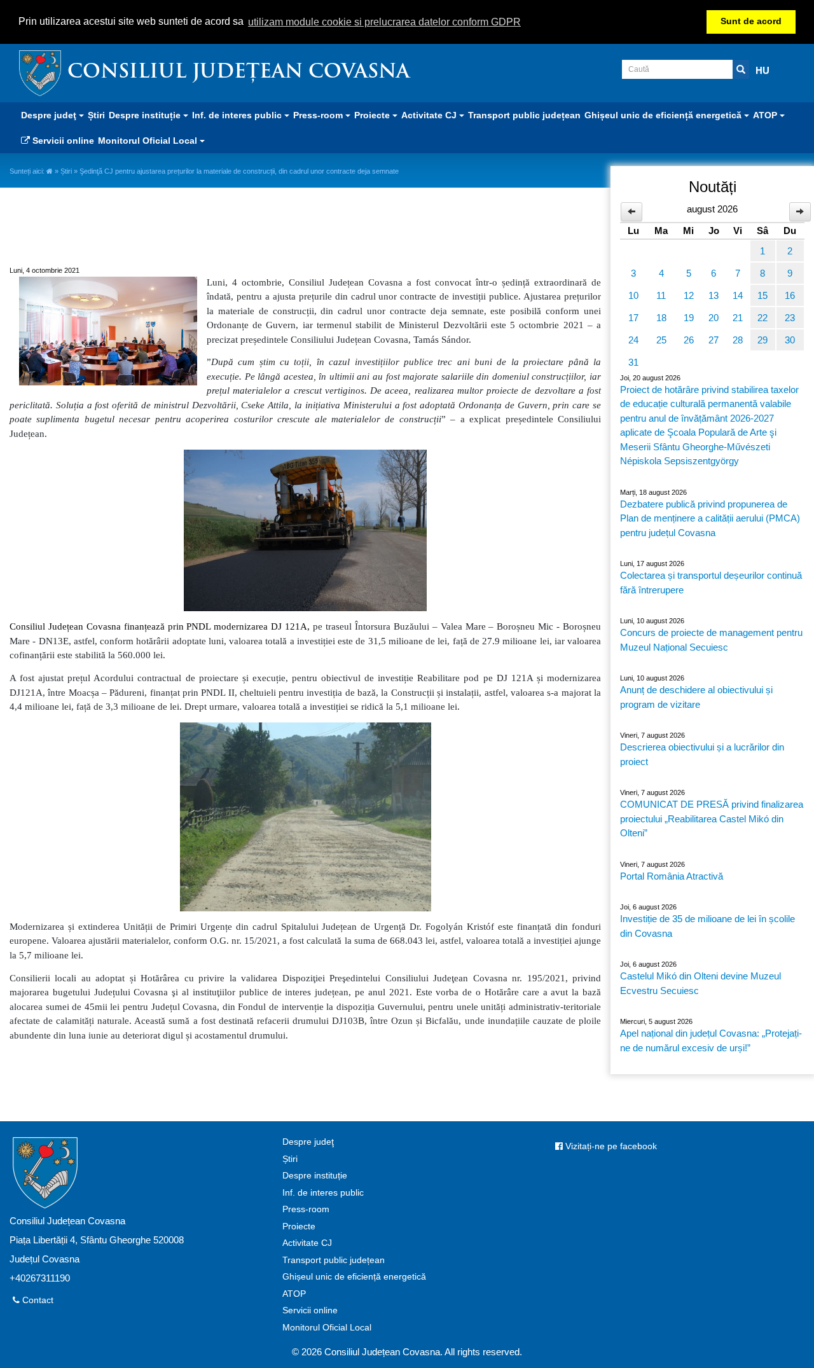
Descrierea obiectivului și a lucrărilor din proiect (702, 754)
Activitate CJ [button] (430, 115)
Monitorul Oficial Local (326, 1327)
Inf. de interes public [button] (238, 115)
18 (661, 317)
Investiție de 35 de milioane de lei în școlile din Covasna (707, 926)
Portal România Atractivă (671, 876)
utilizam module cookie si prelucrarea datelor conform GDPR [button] (384, 22)
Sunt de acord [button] (751, 21)
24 (633, 340)
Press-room (305, 1209)
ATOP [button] (766, 115)
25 (661, 340)
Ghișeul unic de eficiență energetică (354, 1277)
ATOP (294, 1294)
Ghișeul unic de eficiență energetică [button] (664, 115)
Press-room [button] (319, 115)
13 (713, 295)
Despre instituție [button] (146, 115)
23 (790, 317)
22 (762, 317)
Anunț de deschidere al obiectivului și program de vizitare (696, 697)
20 (713, 317)
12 (689, 295)
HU (762, 70)
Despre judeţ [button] (50, 115)
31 (633, 362)
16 (790, 295)
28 (738, 340)
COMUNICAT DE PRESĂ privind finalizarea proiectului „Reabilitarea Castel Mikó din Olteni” (711, 818)
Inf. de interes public (323, 1193)
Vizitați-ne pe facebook (610, 1146)
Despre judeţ (308, 1142)
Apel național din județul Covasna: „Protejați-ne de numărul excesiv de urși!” (711, 1040)
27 (713, 340)
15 (762, 295)
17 (633, 317)
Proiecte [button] (373, 115)
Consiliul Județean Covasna (238, 73)
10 (633, 295)
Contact (36, 1300)
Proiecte (298, 1226)
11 (661, 295)
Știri (96, 115)
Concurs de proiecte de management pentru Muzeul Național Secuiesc (711, 640)
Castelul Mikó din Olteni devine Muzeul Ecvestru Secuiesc (700, 983)
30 (790, 340)
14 (738, 295)
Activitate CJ (307, 1243)
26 (689, 340)
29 (762, 340)
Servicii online (62, 140)
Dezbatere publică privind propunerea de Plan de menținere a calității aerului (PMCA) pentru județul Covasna (710, 518)
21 (738, 317)
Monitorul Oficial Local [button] (149, 140)
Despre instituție (314, 1175)
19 (689, 317)
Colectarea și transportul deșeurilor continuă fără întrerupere (711, 582)
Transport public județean (524, 115)
